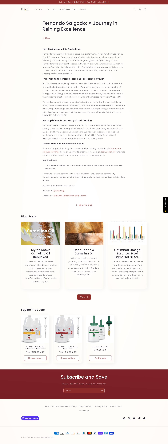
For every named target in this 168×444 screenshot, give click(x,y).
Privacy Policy (101, 406)
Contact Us (84, 410)
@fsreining (58, 191)
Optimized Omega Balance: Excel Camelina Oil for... (127, 253)
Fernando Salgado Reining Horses (69, 196)
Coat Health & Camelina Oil (84, 251)
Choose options (35, 358)
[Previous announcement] (21, 2)
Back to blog (85, 205)
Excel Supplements (33, 437)
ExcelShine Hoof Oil (100, 347)
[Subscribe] (101, 390)
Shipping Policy (86, 406)
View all (84, 297)
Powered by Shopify (47, 437)
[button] (134, 9)
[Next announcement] (146, 2)
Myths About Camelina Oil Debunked (40, 253)
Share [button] (47, 38)
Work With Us (115, 406)
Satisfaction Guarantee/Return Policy (61, 406)
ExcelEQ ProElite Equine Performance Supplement (35, 348)
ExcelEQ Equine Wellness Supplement (68, 348)
